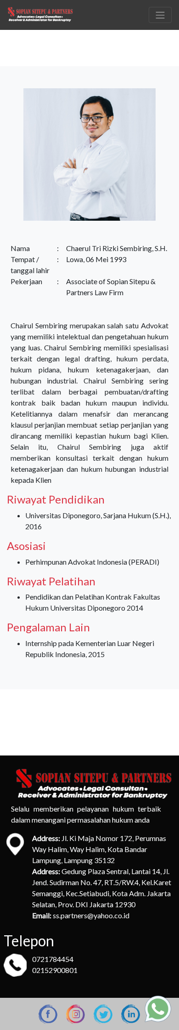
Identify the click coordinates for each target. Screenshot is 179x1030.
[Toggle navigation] (160, 15)
